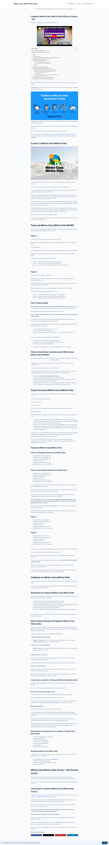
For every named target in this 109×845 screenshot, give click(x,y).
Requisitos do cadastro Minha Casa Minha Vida (42, 68)
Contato (79, 3)
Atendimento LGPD (71, 3)
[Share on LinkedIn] (72, 835)
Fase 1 (34, 53)
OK (104, 842)
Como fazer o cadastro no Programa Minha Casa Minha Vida (44, 71)
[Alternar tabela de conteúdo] (75, 49)
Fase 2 (34, 54)
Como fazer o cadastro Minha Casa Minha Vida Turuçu (43, 78)
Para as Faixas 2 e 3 (38, 73)
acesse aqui (54, 759)
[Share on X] (48, 835)
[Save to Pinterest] (60, 835)
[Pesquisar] (94, 3)
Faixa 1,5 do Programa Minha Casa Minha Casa (42, 63)
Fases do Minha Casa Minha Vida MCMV (40, 52)
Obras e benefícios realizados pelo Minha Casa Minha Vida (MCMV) (46, 57)
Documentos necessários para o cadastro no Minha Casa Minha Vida (46, 74)
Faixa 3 (35, 65)
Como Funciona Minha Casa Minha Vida (40, 59)
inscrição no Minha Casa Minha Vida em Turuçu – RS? (43, 796)
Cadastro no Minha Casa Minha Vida (40, 67)
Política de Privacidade (35, 842)
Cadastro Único (56, 702)
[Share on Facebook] (36, 835)
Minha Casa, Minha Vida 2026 (25, 4)
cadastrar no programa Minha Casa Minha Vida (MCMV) (58, 134)
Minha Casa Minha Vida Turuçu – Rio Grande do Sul (43, 77)
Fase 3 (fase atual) (36, 56)
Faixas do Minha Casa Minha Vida (39, 60)
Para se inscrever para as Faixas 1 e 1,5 (41, 72)
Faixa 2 (35, 64)
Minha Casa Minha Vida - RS (52, 22)
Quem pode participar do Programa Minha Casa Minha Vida (44, 69)
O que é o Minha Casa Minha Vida (39, 50)
